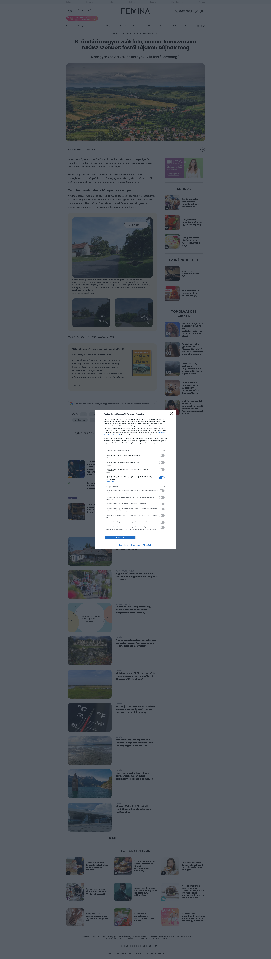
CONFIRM (120, 537)
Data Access (135, 545)
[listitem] (135, 450)
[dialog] (135, 479)
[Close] (172, 414)
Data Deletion (123, 545)
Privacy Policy (147, 545)
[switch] (162, 455)
